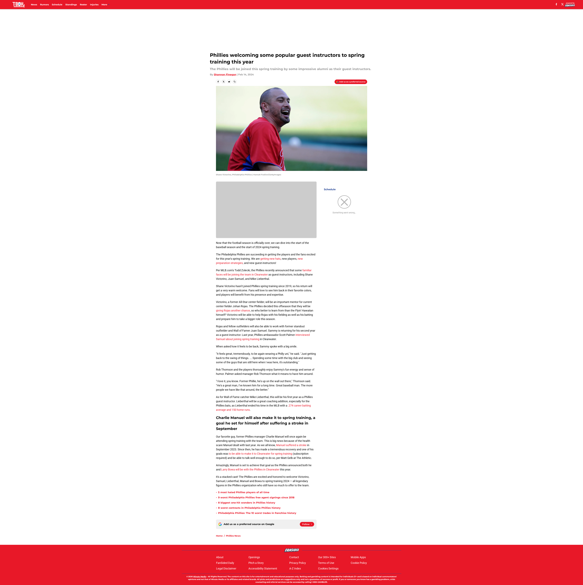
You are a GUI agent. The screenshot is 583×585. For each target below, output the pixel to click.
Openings (254, 557)
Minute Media (199, 576)
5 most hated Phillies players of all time (243, 492)
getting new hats (270, 258)
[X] (562, 4)
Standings (71, 4)
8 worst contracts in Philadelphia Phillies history (249, 507)
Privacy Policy (297, 562)
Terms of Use (326, 562)
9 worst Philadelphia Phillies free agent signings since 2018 (256, 497)
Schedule (57, 4)
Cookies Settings (328, 568)
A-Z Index (295, 568)
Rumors (44, 4)
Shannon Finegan (225, 74)
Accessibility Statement (262, 568)
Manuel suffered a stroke (291, 445)
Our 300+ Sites (327, 557)
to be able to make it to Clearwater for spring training (260, 453)
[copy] (234, 82)
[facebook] (556, 4)
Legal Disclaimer (226, 568)
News (34, 4)
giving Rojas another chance (233, 310)
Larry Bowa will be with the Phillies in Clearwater (250, 469)
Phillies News (233, 535)
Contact (294, 557)
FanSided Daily (225, 562)
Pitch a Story (256, 562)
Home (219, 535)
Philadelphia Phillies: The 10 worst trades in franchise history (257, 513)
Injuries (94, 4)
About (219, 557)
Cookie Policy (359, 562)
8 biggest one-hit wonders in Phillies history (246, 502)
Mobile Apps (358, 557)
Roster (83, 4)
